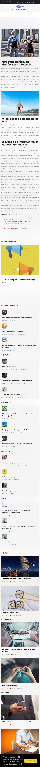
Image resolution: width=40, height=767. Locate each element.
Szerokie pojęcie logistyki (11, 491)
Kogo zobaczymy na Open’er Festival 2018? (17, 444)
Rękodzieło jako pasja (9, 367)
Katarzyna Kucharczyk (18, 581)
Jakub (13, 725)
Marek (14, 654)
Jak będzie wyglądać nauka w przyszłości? (17, 380)
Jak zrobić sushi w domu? (11, 394)
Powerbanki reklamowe (25, 2)
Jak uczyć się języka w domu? (12, 463)
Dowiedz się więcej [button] (15, 764)
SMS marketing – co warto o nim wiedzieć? (17, 317)
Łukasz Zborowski (16, 615)
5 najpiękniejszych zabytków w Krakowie (16, 430)
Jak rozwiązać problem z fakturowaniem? (16, 542)
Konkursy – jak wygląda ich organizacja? (16, 228)
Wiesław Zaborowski (17, 688)
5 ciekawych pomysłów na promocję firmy (16, 477)
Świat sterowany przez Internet (13, 331)
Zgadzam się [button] (31, 760)
